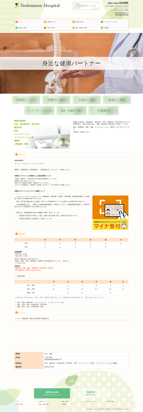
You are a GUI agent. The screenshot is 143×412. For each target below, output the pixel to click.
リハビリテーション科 (110, 22)
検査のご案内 (22, 27)
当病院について (51, 22)
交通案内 (106, 27)
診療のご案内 (79, 22)
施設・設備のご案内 (81, 27)
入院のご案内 (51, 27)
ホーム (21, 22)
